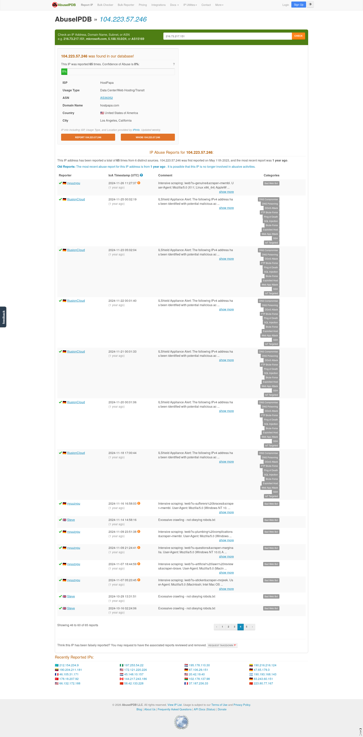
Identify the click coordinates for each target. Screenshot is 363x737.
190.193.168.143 (265, 674)
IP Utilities (189, 5)
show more (226, 192)
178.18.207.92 (69, 678)
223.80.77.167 (263, 683)
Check (298, 35)
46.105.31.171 (69, 674)
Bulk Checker (105, 5)
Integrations (158, 5)
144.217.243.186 (135, 678)
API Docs (199, 709)
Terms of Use (219, 705)
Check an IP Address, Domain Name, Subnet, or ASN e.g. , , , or (101, 37)
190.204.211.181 (70, 669)
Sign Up (298, 4)
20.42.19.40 (197, 674)
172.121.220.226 (135, 669)
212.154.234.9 (69, 665)
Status (211, 709)
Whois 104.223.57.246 (148, 137)
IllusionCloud (76, 199)
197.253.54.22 (133, 665)
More (218, 5)
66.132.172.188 (69, 683)
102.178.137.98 (199, 678)
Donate (222, 709)
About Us (149, 709)
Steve (71, 519)
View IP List (175, 705)
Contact (206, 5)
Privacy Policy (241, 705)
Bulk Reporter (126, 5)
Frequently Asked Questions (175, 709)
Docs (173, 5)
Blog (139, 709)
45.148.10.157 (133, 674)
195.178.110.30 (199, 665)
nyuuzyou (73, 183)
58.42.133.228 (133, 683)
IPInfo (136, 130)
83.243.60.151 (263, 678)
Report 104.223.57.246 (88, 137)
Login (285, 5)
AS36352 (106, 97)
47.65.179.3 (262, 669)
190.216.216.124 (265, 665)
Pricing (143, 5)
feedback (3, 317)
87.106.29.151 (198, 669)
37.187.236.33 (198, 683)
